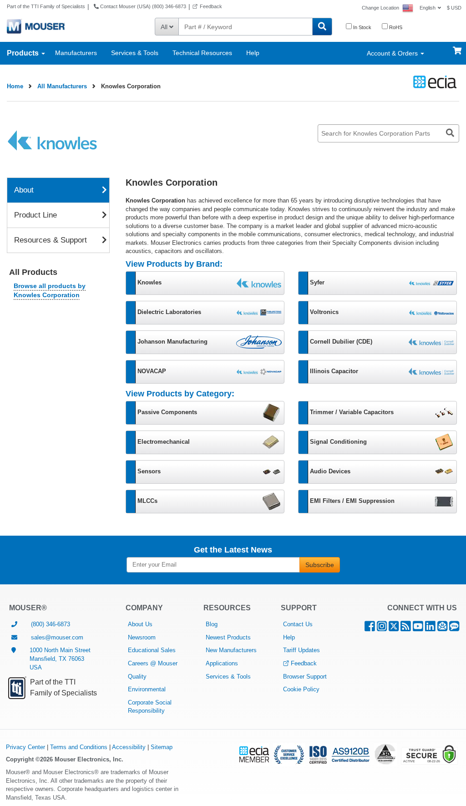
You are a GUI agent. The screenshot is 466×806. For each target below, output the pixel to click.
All (165, 26)
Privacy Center (25, 747)
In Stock (361, 27)
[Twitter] (394, 628)
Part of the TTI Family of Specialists (46, 6)
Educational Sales (152, 650)
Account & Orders (393, 53)
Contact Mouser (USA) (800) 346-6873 (142, 6)
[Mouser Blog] (454, 628)
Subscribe (319, 564)
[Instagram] (382, 628)
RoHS (395, 27)
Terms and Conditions (78, 747)
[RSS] (405, 628)
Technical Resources (202, 52)
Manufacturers (76, 52)
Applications (222, 663)
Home (15, 86)
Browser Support (305, 676)
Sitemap (161, 747)
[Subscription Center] (442, 628)
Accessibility (129, 747)
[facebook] (370, 628)
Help (252, 52)
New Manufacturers (231, 650)
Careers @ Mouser (152, 663)
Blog (212, 624)
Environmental (147, 689)
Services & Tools (134, 52)
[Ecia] (433, 82)
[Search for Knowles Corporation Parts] (450, 133)
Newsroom (142, 637)
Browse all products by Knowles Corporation (50, 290)
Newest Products (228, 637)
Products (24, 53)
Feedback (211, 6)
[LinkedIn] (430, 628)
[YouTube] (418, 628)
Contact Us (298, 624)
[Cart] (457, 46)
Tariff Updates (301, 650)
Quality (137, 676)
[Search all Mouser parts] (322, 26)
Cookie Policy (301, 689)
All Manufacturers (62, 86)
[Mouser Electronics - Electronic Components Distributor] (36, 26)
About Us (140, 624)
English (428, 7)
